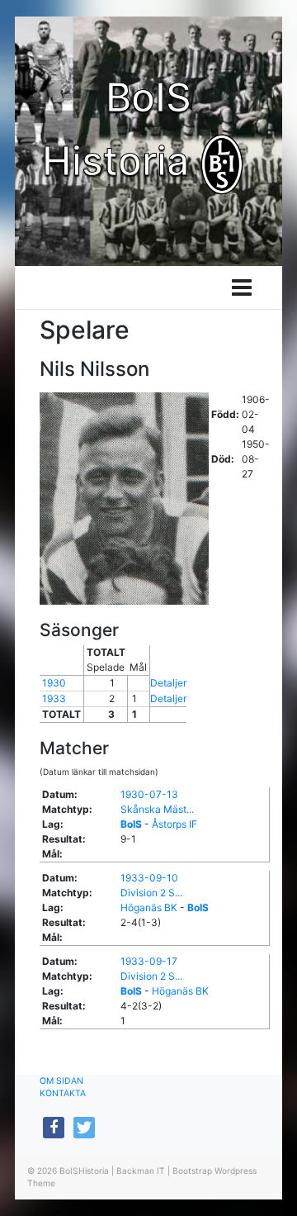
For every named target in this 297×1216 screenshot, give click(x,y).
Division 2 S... (151, 892)
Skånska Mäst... (157, 809)
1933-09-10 (149, 878)
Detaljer (168, 683)
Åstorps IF (174, 824)
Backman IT (140, 1171)
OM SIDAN (61, 1081)
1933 (54, 698)
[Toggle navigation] (242, 287)
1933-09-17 (148, 961)
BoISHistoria (84, 1171)
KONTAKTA (63, 1093)
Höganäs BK (148, 907)
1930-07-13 (149, 794)
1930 (54, 683)
